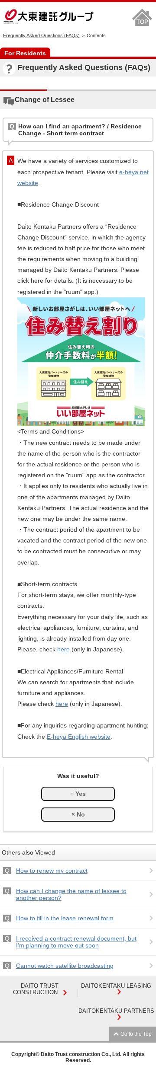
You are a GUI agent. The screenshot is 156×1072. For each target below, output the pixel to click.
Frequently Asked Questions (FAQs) (41, 35)
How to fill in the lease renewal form (65, 918)
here (63, 649)
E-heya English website (78, 736)
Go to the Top (136, 1034)
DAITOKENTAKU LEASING (116, 986)
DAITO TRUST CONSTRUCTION (36, 989)
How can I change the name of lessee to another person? (71, 894)
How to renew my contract (52, 870)
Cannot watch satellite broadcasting (65, 965)
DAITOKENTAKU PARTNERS (116, 1011)
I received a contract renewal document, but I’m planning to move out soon (76, 942)
